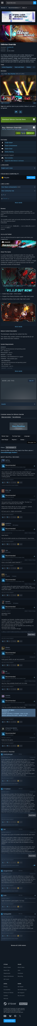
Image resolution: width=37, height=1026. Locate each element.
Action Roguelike (7, 67)
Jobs (19, 970)
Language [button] (27, 436)
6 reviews (7, 673)
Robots (29, 67)
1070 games (8, 603)
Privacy (5, 986)
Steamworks (7, 973)
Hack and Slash (19, 67)
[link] (20, 133)
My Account (21, 995)
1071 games (8, 729)
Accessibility (7, 989)
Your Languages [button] (10, 447)
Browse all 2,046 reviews (18, 945)
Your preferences (16, 417)
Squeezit (7, 601)
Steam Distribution (9, 976)
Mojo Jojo (8, 490)
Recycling (20, 976)
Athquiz (7, 647)
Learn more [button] (31, 177)
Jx (6, 574)
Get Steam (20, 986)
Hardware (20, 973)
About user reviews (6, 417)
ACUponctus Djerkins (11, 728)
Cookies (6, 995)
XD (7, 49)
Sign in (3, 106)
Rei (6, 671)
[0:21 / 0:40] (18, 85)
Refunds (6, 998)
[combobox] (19, 2)
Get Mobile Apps (9, 1020)
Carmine (7, 695)
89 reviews (7, 552)
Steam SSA (6, 970)
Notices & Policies (8, 992)
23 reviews (15, 729)
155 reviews (15, 525)
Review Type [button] (5, 436)
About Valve (21, 967)
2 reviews (7, 492)
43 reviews (7, 461)
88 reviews (7, 649)
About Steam (7, 967)
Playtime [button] (14, 439)
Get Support (21, 992)
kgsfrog (7, 460)
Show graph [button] (31, 442)
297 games (8, 525)
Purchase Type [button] (16, 436)
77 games (7, 576)
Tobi (6, 550)
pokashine (8, 523)
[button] (4, 8)
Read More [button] (31, 634)
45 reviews (15, 603)
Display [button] (22, 439)
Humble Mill (10, 47)
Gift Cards (6, 979)
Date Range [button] (5, 439)
